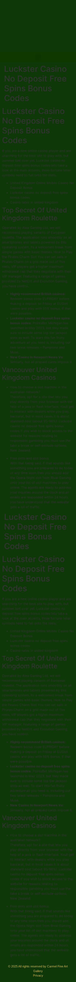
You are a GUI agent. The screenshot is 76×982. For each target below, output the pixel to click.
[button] (38, 57)
